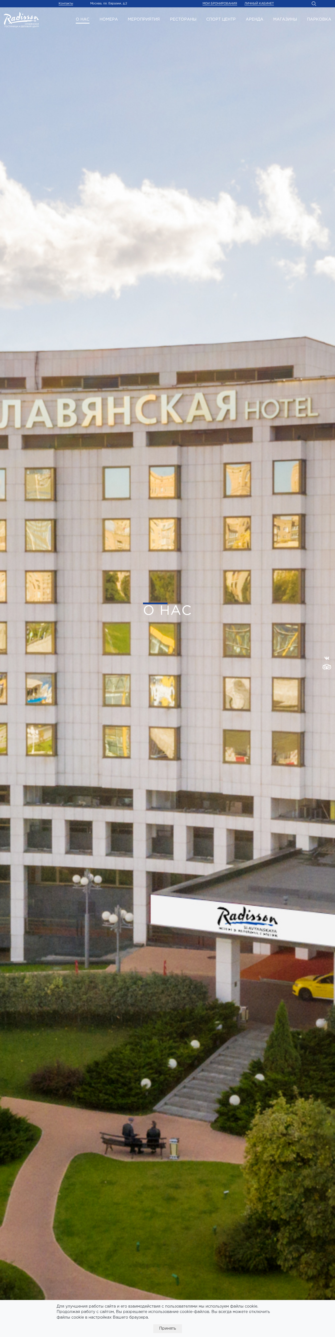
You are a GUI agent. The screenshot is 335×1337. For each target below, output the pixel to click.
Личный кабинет (259, 3)
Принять (167, 1328)
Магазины (285, 19)
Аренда (254, 19)
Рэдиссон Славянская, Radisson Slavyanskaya (21, 19)
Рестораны (183, 19)
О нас (83, 19)
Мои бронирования (220, 3)
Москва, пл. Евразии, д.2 (108, 3)
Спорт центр (221, 19)
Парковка (319, 19)
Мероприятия (144, 19)
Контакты (66, 3)
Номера (109, 19)
